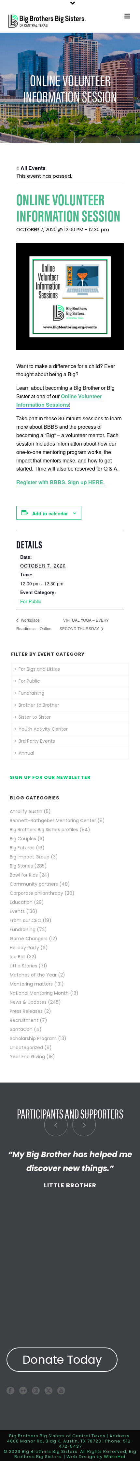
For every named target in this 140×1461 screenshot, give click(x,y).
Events (17, 911)
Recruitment (24, 1020)
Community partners (34, 884)
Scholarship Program (33, 1038)
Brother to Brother (39, 705)
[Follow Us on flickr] (23, 1390)
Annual (26, 753)
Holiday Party (24, 948)
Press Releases (26, 1011)
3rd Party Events (37, 741)
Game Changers (29, 938)
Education (21, 902)
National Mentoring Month (39, 993)
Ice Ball (17, 957)
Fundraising (31, 693)
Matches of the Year (33, 975)
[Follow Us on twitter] (48, 1390)
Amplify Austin (26, 811)
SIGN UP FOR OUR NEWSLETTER (50, 777)
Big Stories (21, 866)
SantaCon (21, 1029)
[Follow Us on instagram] (36, 1390)
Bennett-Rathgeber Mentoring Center (53, 820)
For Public (30, 601)
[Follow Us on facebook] (10, 1390)
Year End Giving (27, 1057)
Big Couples (23, 839)
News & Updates (28, 1002)
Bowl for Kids (24, 875)
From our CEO (25, 920)
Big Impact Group (29, 857)
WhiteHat (115, 1457)
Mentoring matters (31, 984)
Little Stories (23, 966)
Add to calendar (50, 513)
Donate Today (62, 1360)
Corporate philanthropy (36, 893)
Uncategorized (26, 1047)
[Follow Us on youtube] (61, 1390)
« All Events (31, 168)
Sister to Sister (35, 717)
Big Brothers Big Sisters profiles (44, 829)
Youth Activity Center (43, 729)
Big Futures (22, 848)
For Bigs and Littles (39, 669)
